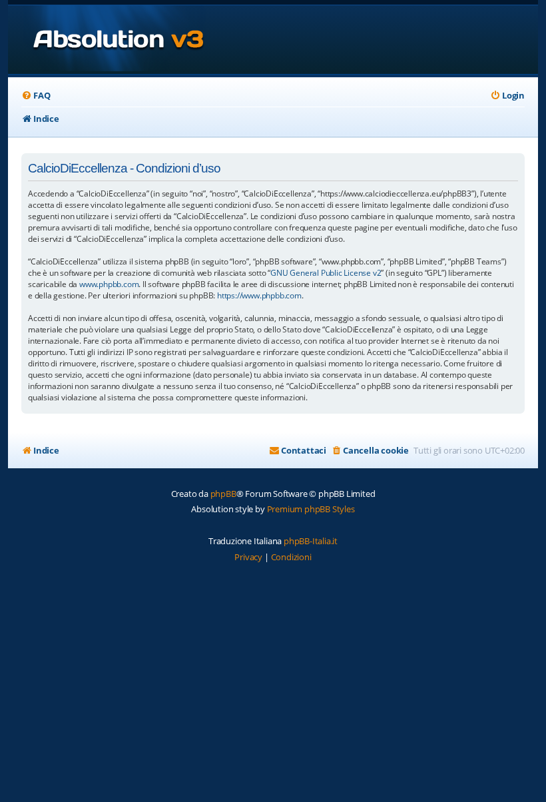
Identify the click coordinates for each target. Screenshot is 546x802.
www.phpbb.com (108, 284)
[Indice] (107, 39)
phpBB (223, 494)
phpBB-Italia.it (311, 541)
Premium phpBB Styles (311, 509)
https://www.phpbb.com (259, 295)
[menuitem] (35, 95)
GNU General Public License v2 (325, 272)
